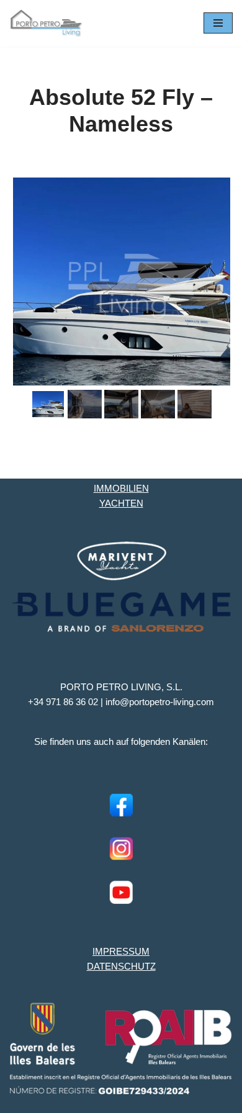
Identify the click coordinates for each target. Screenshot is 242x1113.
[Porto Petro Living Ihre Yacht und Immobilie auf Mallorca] (46, 23)
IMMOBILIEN (121, 488)
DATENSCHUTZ (121, 966)
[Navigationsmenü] (218, 23)
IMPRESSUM (121, 951)
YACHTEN (121, 503)
